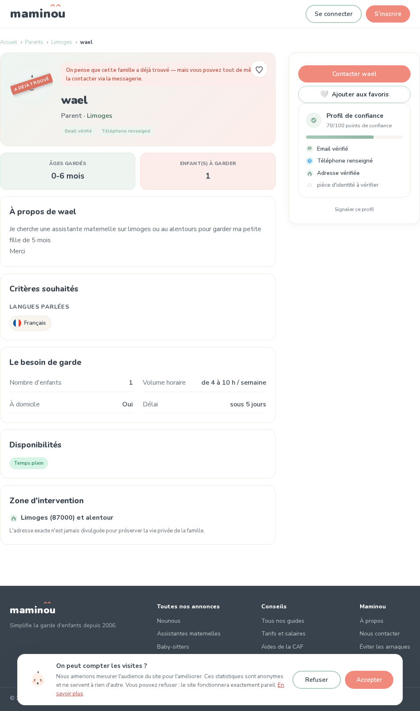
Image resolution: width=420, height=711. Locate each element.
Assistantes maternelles (189, 634)
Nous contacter (380, 634)
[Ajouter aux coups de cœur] (259, 69)
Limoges (61, 42)
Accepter (369, 680)
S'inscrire (388, 14)
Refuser (316, 680)
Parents (34, 42)
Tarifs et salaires (283, 634)
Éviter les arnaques (385, 647)
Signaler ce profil (354, 209)
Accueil (8, 42)
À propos (371, 621)
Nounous (168, 621)
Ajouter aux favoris (354, 94)
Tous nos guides (282, 621)
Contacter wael (354, 74)
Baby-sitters (173, 647)
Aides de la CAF (282, 647)
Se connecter (334, 14)
